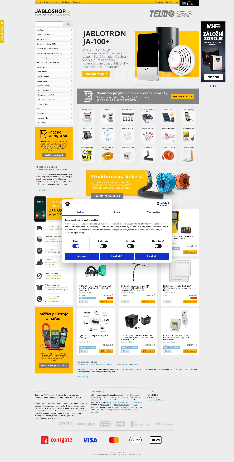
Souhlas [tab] (80, 212)
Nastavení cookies (134, 455)
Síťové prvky (41, 123)
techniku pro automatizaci (131, 402)
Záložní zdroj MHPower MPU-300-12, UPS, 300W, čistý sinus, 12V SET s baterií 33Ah (137, 337)
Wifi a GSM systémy (114, 402)
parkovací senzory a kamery (123, 409)
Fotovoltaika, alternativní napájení (49, 53)
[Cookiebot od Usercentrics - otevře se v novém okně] (158, 204)
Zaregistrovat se (172, 2)
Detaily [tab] (117, 212)
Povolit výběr (117, 256)
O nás (55, 2)
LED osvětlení (41, 67)
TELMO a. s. (48, 395)
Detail (83, 301)
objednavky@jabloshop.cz (156, 400)
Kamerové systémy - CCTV (46, 44)
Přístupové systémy (44, 90)
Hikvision (94, 400)
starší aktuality (41, 190)
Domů (38, 2)
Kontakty (47, 2)
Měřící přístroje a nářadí (45, 95)
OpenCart (120, 450)
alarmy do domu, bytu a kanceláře (103, 397)
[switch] (103, 246)
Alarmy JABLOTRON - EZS (46, 35)
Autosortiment (42, 81)
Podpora (76, 2)
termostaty (105, 405)
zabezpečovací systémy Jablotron (127, 395)
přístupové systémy (121, 405)
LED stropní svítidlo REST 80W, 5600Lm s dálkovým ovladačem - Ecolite (177, 288)
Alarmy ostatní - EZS (44, 39)
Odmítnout (82, 256)
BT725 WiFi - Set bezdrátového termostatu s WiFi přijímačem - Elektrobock (177, 337)
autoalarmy (108, 409)
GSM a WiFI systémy (44, 58)
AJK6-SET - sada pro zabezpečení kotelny (94, 336)
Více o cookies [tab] (153, 212)
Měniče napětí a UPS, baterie (47, 48)
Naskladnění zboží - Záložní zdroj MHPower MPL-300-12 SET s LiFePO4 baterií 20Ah (108, 364)
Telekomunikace (43, 104)
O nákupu (65, 2)
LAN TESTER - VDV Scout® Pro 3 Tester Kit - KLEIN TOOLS (178, 237)
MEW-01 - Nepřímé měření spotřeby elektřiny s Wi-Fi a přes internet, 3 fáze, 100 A (95, 288)
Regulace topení (43, 76)
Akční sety (40, 30)
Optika (39, 109)
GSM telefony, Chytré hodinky (48, 62)
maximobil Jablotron (128, 407)
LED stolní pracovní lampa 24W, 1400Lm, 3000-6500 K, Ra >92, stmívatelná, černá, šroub (135, 288)
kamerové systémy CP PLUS (131, 397)
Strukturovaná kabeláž (45, 99)
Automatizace (42, 72)
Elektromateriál (42, 113)
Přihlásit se (159, 2)
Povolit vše (152, 256)
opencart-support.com (117, 455)
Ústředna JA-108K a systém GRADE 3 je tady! (52, 169)
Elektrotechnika (42, 118)
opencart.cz (103, 455)
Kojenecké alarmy (43, 85)
